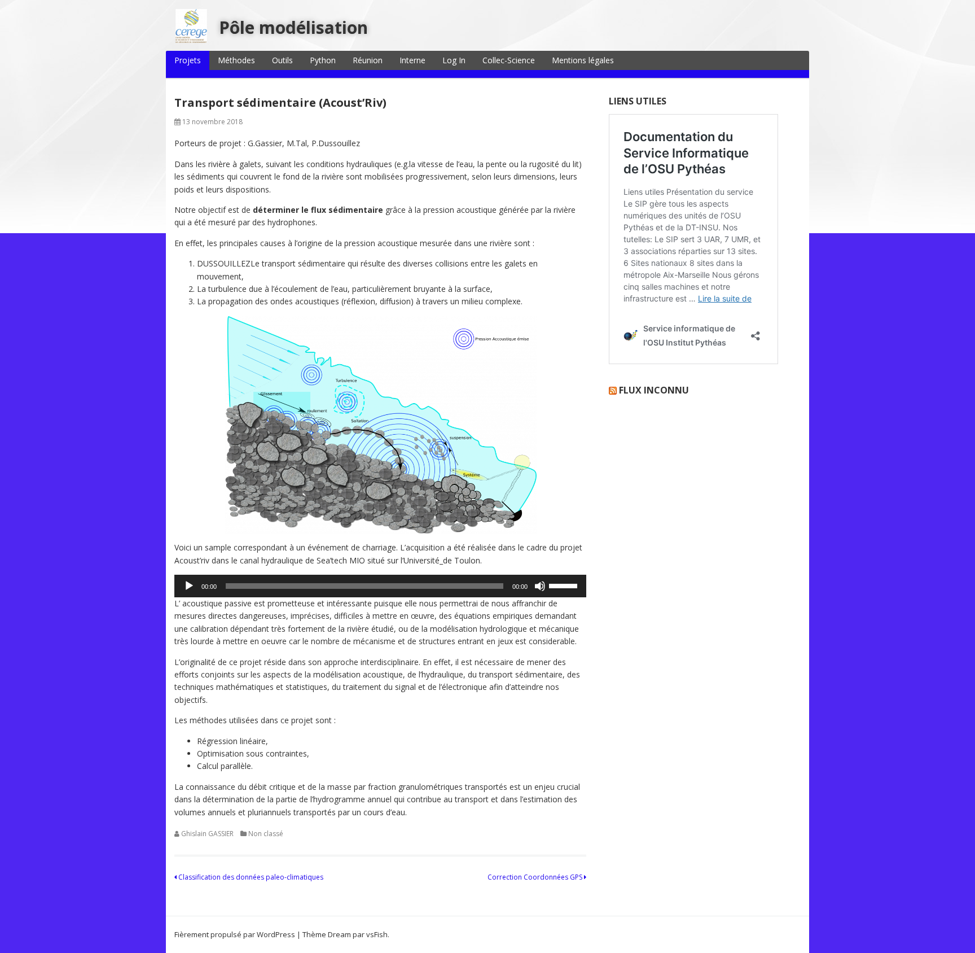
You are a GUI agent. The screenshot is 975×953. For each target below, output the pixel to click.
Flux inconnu (654, 390)
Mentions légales (583, 60)
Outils (282, 60)
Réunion (368, 60)
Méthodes (236, 60)
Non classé (265, 833)
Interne (412, 60)
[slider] (565, 585)
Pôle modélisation (293, 27)
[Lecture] (189, 586)
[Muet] (540, 586)
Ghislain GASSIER (207, 833)
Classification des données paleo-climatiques (250, 877)
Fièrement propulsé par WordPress (234, 934)
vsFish (377, 934)
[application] (380, 586)
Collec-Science (508, 60)
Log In (453, 60)
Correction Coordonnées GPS (536, 877)
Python (323, 60)
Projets (187, 60)
